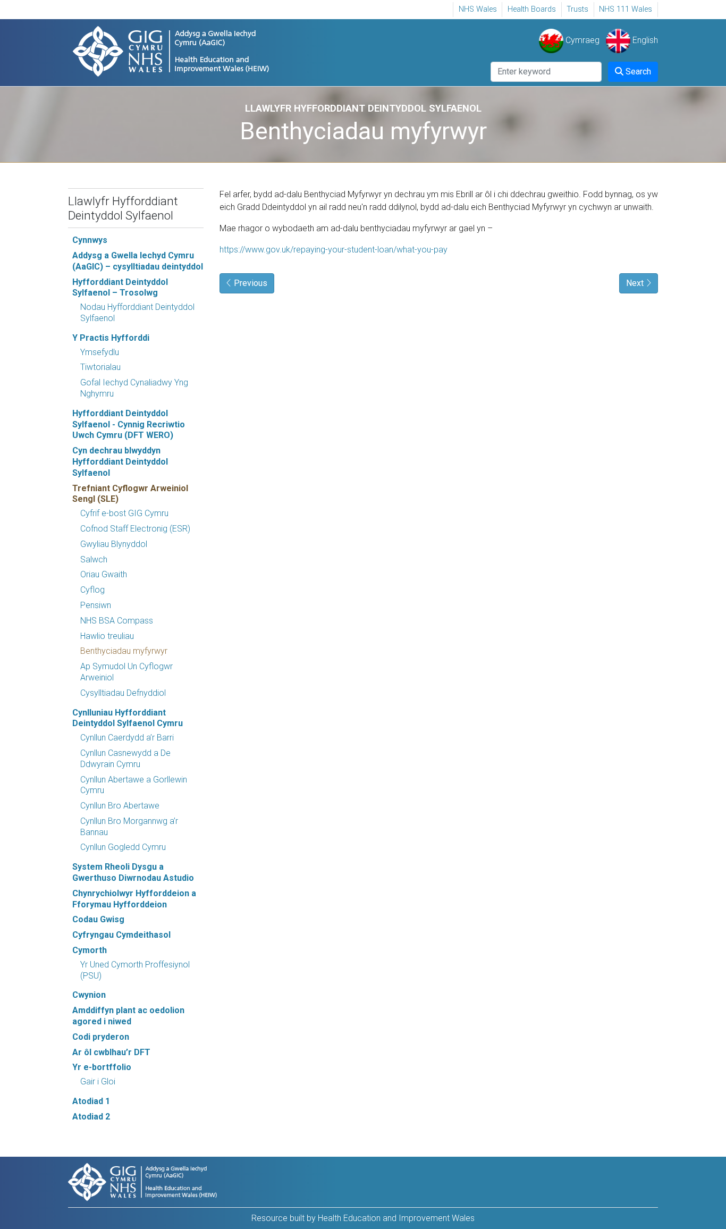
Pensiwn (95, 605)
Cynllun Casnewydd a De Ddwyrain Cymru (125, 758)
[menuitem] (477, 9)
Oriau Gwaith (103, 574)
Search (637, 71)
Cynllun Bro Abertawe (119, 806)
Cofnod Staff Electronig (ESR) (135, 529)
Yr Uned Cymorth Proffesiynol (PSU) (135, 970)
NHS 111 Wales (625, 9)
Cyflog (92, 590)
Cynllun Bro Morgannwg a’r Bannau (129, 826)
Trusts (577, 9)
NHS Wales (478, 9)
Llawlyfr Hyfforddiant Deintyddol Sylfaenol (123, 208)
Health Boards (532, 9)
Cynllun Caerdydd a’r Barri (127, 738)
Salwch (93, 559)
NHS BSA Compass (116, 621)
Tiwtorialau (100, 367)
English (644, 40)
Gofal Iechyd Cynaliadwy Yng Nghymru (134, 388)
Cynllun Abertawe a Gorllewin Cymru (133, 785)
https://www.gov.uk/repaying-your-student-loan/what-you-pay (334, 250)
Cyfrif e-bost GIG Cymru (124, 513)
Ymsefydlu (99, 352)
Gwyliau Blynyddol (113, 544)
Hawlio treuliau (107, 636)
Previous (249, 283)
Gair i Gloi (97, 1081)
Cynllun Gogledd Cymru (123, 847)
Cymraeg (581, 40)
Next (636, 283)
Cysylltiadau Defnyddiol (123, 693)
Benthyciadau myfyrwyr (123, 651)
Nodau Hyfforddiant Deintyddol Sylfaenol (137, 312)
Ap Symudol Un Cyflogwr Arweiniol (126, 672)
